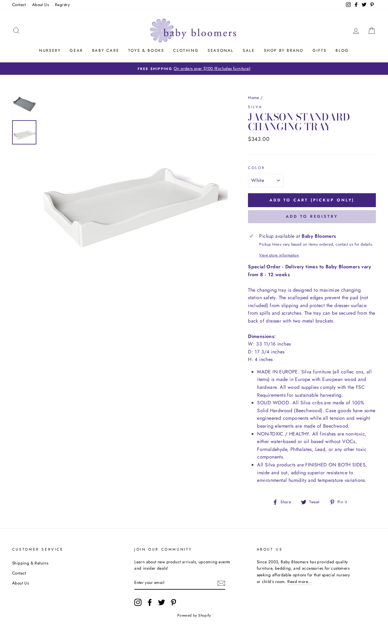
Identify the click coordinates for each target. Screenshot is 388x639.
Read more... (299, 581)
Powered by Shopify (194, 615)
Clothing (186, 50)
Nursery (50, 50)
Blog (342, 50)
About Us (40, 5)
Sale (249, 50)
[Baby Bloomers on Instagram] (138, 602)
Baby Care (105, 50)
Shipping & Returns (30, 563)
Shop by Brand (284, 50)
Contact (19, 5)
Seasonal (221, 50)
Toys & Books (146, 50)
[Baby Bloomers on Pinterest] (173, 602)
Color (256, 168)
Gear (76, 50)
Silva (255, 107)
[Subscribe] (221, 583)
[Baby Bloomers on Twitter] (161, 602)
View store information (279, 255)
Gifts (319, 50)
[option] (194, 68)
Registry (62, 5)
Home (253, 97)
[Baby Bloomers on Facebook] (149, 602)
